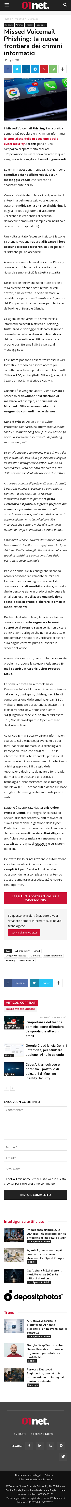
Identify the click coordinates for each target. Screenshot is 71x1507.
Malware (35, 955)
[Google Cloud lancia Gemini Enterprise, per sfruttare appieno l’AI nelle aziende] (14, 1050)
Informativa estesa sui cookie (35, 1479)
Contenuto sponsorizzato (12, 1026)
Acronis (19, 25)
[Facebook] (29, 1446)
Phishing (10, 960)
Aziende (9, 25)
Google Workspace (16, 955)
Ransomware (27, 960)
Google (9, 1055)
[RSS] (50, 1446)
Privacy (49, 1475)
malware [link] (10, 401)
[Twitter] (63, 1457)
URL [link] (48, 751)
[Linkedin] (40, 1446)
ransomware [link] (23, 514)
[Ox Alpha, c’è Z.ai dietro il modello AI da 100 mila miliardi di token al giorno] (14, 1276)
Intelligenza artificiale (24, 1221)
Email (37, 950)
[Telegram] (61, 1446)
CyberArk (9, 1074)
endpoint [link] (41, 843)
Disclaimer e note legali (28, 1475)
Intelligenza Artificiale (39, 1241)
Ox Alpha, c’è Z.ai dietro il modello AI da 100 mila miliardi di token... (44, 1274)
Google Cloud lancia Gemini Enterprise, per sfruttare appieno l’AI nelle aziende (46, 1050)
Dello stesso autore (20, 1009)
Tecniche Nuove (43, 1434)
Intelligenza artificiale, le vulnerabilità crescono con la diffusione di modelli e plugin (46, 1234)
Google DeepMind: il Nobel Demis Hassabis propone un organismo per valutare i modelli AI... (45, 1351)
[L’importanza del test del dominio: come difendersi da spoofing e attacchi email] (14, 1022)
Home (7, 18)
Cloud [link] (8, 674)
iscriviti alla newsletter (24, 932)
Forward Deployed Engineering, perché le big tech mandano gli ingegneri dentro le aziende (45, 1375)
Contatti (21, 1434)
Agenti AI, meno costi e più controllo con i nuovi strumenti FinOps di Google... (46, 1254)
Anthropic (33, 1385)
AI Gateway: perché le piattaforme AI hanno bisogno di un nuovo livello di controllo (47, 1327)
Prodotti (19, 18)
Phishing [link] (39, 128)
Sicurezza (33, 18)
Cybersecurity (22, 950)
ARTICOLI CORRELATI (21, 1003)
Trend (9, 1312)
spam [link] (25, 149)
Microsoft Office (53, 955)
